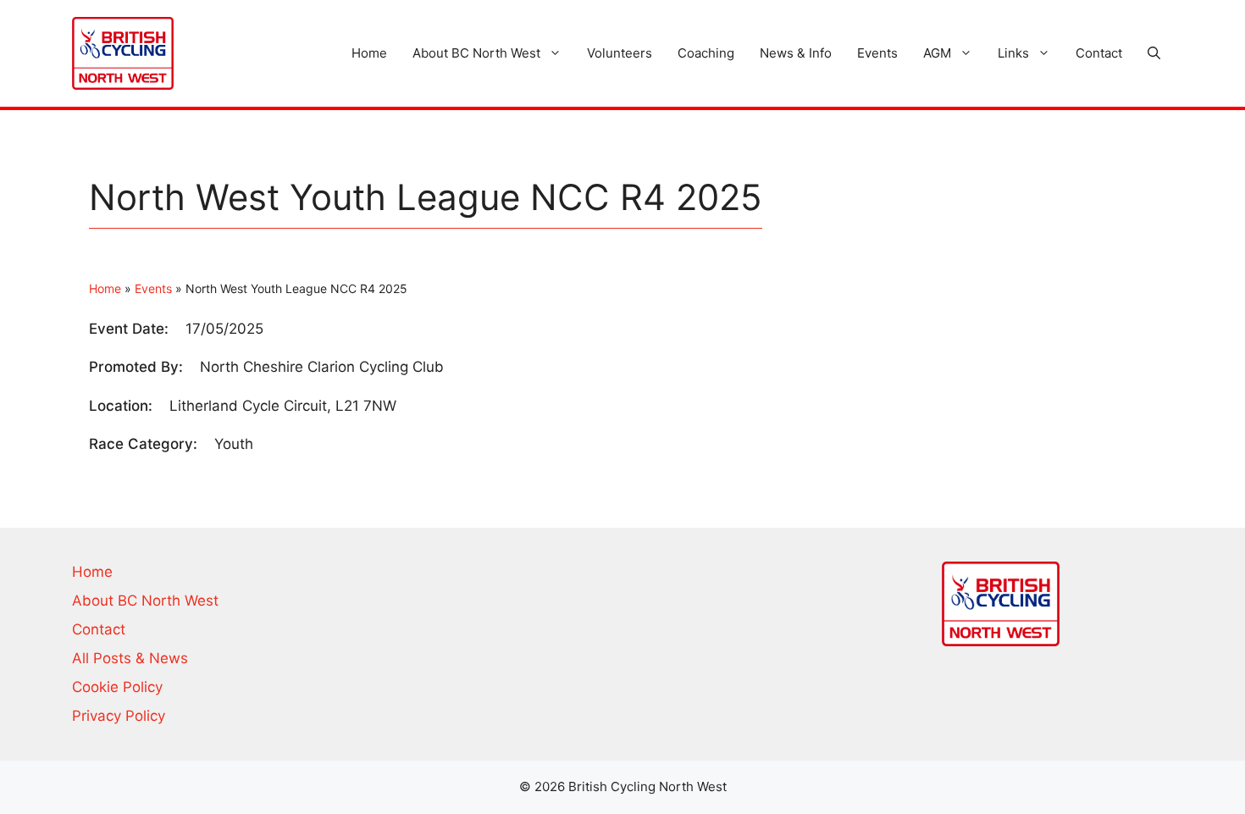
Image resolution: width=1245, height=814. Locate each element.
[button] (1154, 53)
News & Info (796, 53)
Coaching (706, 53)
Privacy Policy (118, 715)
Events (877, 53)
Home (369, 53)
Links (1013, 53)
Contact (1099, 53)
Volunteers (619, 53)
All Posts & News (130, 658)
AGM (937, 53)
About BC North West (476, 53)
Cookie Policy (117, 686)
